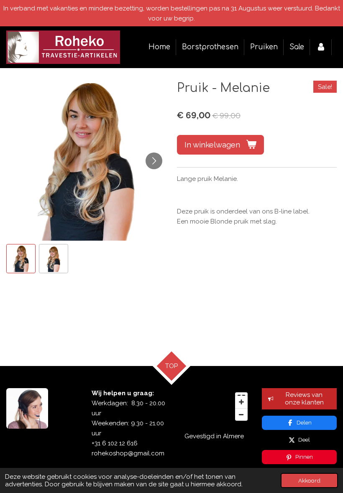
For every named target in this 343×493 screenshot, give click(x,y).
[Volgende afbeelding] (154, 160)
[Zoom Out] (241, 414)
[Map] (214, 406)
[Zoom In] (241, 402)
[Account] (321, 47)
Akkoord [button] (309, 480)
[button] (21, 258)
